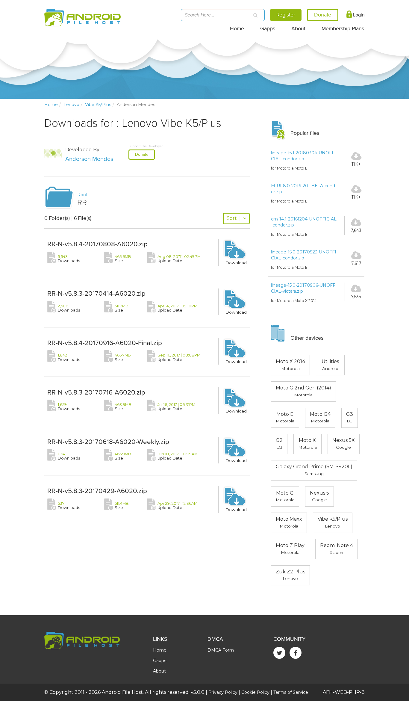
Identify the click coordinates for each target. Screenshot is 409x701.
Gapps (267, 28)
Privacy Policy (222, 692)
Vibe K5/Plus (98, 104)
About (298, 28)
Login (358, 15)
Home (237, 28)
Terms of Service (290, 692)
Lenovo (71, 104)
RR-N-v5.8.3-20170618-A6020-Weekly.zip (108, 442)
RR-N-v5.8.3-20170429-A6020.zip (97, 491)
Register (285, 14)
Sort (234, 218)
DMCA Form (220, 650)
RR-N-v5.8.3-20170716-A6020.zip (96, 392)
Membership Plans (343, 28)
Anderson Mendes (89, 159)
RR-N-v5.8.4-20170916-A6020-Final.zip (104, 343)
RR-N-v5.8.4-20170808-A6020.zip (97, 244)
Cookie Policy (255, 692)
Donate (142, 154)
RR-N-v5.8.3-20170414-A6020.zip (96, 293)
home (51, 104)
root (82, 194)
